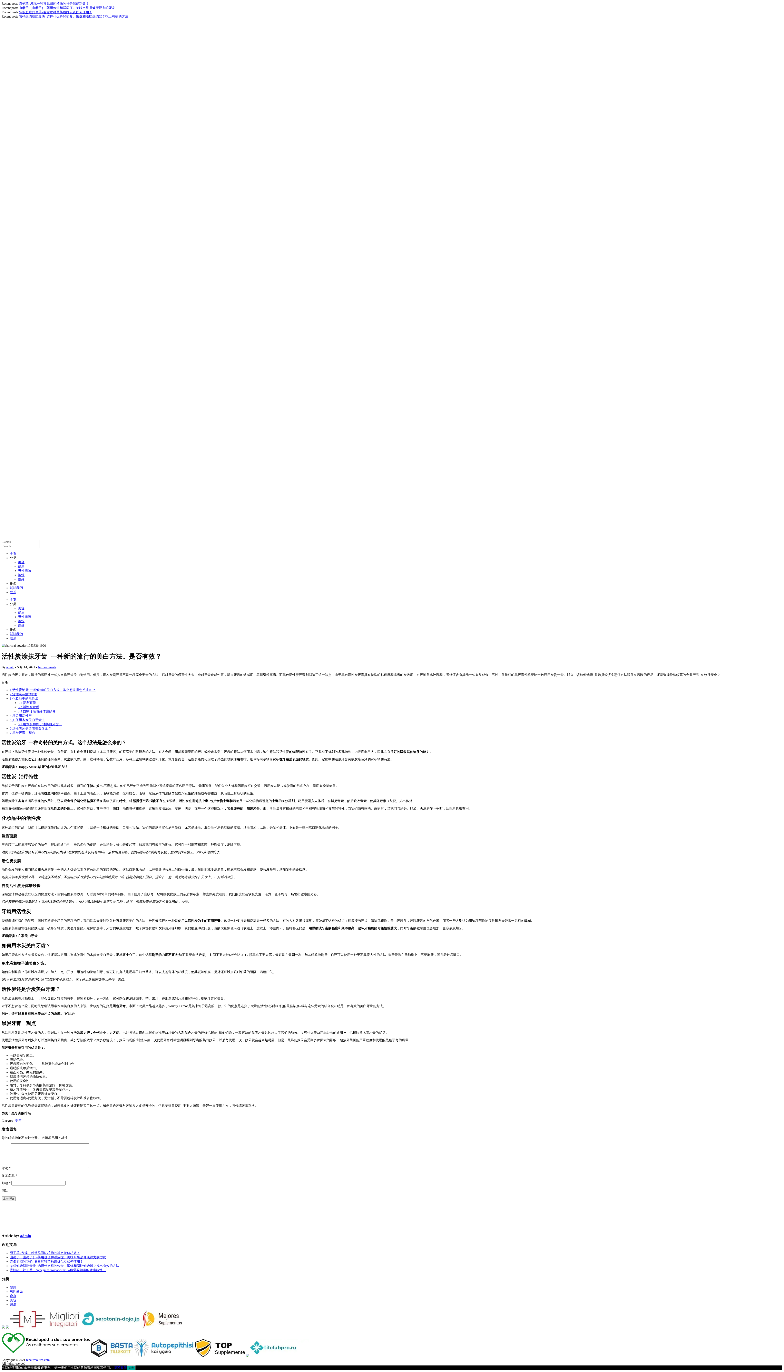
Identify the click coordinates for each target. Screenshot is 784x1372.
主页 (13, 553)
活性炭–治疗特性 (23, 694)
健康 (21, 566)
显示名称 (9, 1175)
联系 (13, 592)
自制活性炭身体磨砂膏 (37, 711)
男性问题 (24, 570)
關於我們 (16, 588)
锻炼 (21, 575)
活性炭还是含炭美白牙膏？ (30, 728)
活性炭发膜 (28, 707)
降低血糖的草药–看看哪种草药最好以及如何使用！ (55, 12)
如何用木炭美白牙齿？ (27, 720)
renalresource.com (38, 1360)
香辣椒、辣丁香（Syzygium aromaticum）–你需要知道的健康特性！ (58, 1270)
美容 (21, 562)
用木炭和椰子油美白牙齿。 (40, 724)
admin (10, 667)
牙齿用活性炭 (21, 715)
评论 (6, 1168)
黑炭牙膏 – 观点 (22, 732)
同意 (131, 1367)
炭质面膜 (27, 702)
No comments (47, 667)
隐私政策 (120, 1367)
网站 (5, 1190)
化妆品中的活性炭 (24, 698)
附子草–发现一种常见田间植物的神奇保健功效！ (54, 3)
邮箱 (6, 1183)
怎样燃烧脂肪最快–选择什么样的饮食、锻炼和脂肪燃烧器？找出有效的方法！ (75, 16)
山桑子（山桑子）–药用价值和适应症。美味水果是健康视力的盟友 (67, 8)
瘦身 (21, 579)
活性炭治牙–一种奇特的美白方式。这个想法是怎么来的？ (53, 690)
